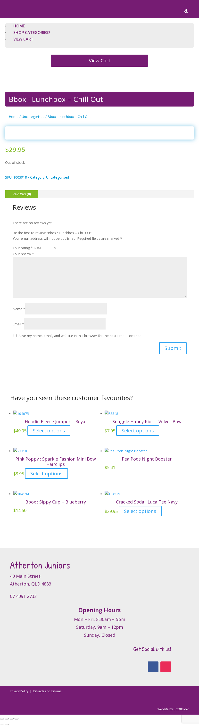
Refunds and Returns (47, 691)
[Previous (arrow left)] (2, 724)
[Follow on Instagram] (165, 666)
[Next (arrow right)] (7, 724)
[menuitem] (19, 26)
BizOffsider (181, 709)
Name (19, 309)
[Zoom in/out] (2, 718)
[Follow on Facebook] (153, 666)
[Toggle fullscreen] (7, 718)
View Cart (99, 60)
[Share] (12, 718)
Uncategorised (33, 116)
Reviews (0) (22, 194)
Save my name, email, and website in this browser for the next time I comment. (80, 335)
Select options (49, 430)
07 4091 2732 (23, 596)
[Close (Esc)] (16, 718)
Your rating (23, 248)
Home (13, 116)
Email (18, 324)
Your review (23, 254)
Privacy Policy (19, 691)
